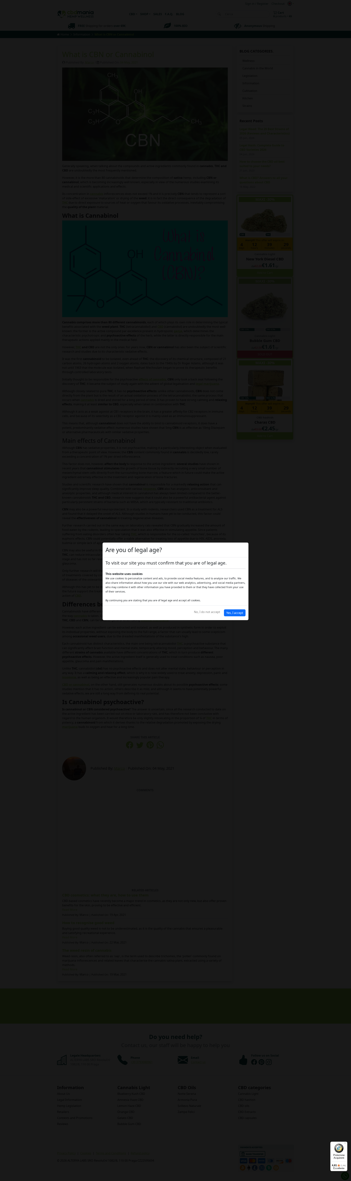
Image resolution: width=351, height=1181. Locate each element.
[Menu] (345, 1144)
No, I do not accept (207, 612)
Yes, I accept (234, 613)
